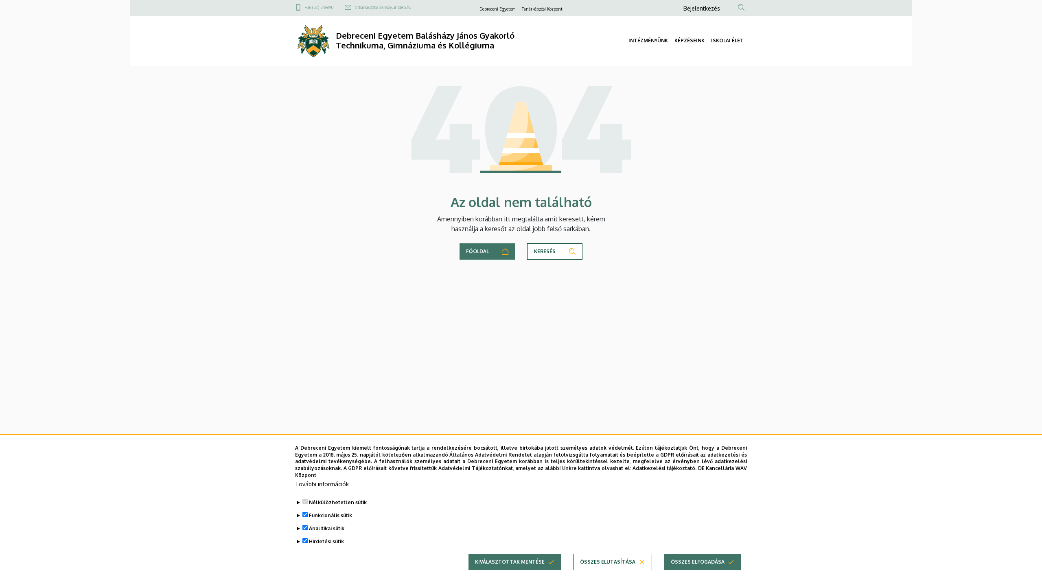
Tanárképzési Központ (542, 9)
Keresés (545, 251)
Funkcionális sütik (330, 515)
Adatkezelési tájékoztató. (664, 468)
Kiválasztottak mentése (510, 562)
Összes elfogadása (698, 562)
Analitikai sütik (326, 528)
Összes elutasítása (607, 562)
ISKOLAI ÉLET (727, 40)
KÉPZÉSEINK (689, 40)
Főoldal (477, 251)
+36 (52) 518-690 (319, 7)
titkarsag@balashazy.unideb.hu (383, 7)
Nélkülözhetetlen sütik (338, 502)
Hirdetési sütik (326, 541)
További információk (322, 484)
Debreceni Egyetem (497, 9)
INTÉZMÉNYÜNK (648, 40)
